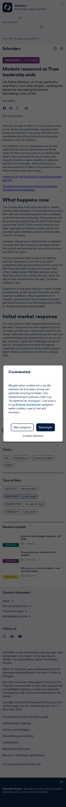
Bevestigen (45, 427)
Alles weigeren (22, 427)
